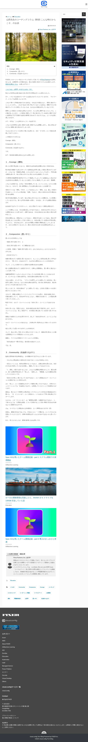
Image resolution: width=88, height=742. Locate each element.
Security (4, 675)
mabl (3, 662)
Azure (4, 637)
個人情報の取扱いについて (10, 718)
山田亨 (26, 598)
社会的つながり (45, 598)
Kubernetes (5, 659)
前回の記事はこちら (12, 84)
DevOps (4, 653)
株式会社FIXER (7, 699)
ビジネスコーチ (12, 592)
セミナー (5, 672)
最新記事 (22, 554)
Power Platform (7, 669)
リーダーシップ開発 (25, 592)
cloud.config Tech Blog (46, 739)
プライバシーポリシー (9, 715)
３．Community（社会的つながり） (18, 73)
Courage (42, 587)
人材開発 (48, 592)
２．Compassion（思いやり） (16, 71)
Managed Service (7, 666)
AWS (3, 640)
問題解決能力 (17, 598)
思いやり (35, 598)
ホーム (9, 16)
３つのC (12, 587)
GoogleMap (5, 708)
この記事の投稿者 (12, 554)
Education (17, 16)
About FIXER (6, 644)
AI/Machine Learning (8, 647)
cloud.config (6, 690)
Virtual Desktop (7, 678)
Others (4, 681)
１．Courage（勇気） (13, 69)
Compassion (32, 587)
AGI (3, 650)
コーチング (51, 587)
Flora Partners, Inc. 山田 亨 (47, 29)
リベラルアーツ (38, 592)
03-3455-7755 (6, 711)
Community (22, 587)
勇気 (9, 598)
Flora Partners (45, 79)
